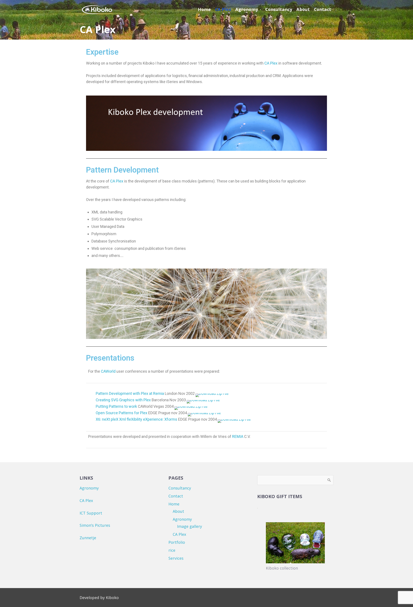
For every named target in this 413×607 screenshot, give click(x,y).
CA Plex (270, 63)
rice (171, 550)
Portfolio (176, 542)
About (178, 511)
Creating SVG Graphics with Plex (123, 400)
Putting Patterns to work (116, 406)
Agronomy (89, 488)
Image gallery (189, 526)
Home (173, 504)
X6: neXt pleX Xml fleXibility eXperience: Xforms (136, 419)
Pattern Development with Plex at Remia (130, 393)
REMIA (237, 436)
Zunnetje (88, 537)
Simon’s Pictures (95, 525)
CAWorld (108, 371)
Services (175, 558)
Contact (175, 496)
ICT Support (91, 513)
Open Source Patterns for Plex (121, 413)
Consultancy (179, 488)
